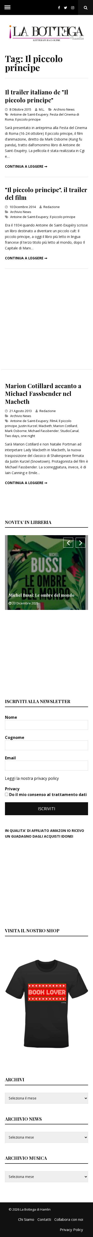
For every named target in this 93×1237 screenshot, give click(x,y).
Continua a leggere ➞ (26, 166)
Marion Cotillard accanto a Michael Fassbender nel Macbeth (43, 393)
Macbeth (45, 426)
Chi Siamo (26, 1219)
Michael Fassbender (43, 431)
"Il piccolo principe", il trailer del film (46, 193)
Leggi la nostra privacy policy (32, 778)
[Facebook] (59, 7)
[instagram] (73, 7)
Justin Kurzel (28, 426)
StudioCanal (69, 431)
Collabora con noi (68, 1219)
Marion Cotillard (65, 426)
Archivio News (64, 109)
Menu (7, 7)
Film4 (53, 421)
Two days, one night (20, 436)
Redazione (51, 207)
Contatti (44, 1219)
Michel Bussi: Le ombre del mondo (41, 595)
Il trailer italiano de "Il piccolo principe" (36, 96)
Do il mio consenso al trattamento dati (47, 794)
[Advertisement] (46, 319)
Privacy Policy (71, 1229)
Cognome (15, 737)
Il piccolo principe (28, 119)
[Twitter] (65, 7)
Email (11, 758)
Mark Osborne (16, 431)
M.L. (42, 109)
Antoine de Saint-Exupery (29, 114)
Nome (11, 717)
